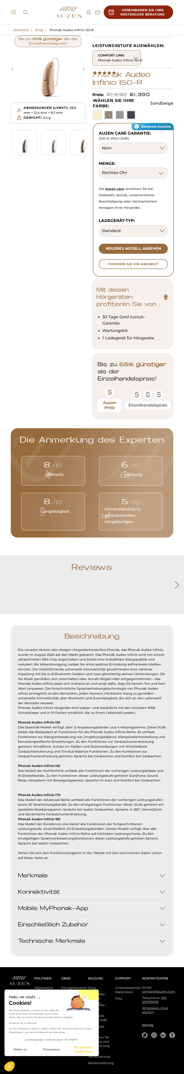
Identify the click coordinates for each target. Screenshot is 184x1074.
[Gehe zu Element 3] (82, 142)
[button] (9, 1066)
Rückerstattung (101, 1063)
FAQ (118, 999)
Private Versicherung (99, 1054)
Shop (39, 30)
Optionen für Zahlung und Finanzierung (99, 1041)
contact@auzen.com (158, 992)
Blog (92, 988)
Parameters (51, 1049)
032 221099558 (154, 1000)
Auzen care (114, 189)
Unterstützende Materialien (128, 990)
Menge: (107, 163)
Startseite (21, 30)
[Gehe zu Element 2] (53, 142)
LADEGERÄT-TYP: (117, 220)
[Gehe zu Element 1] (24, 142)
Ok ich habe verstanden (83, 1049)
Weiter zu (20, 1049)
